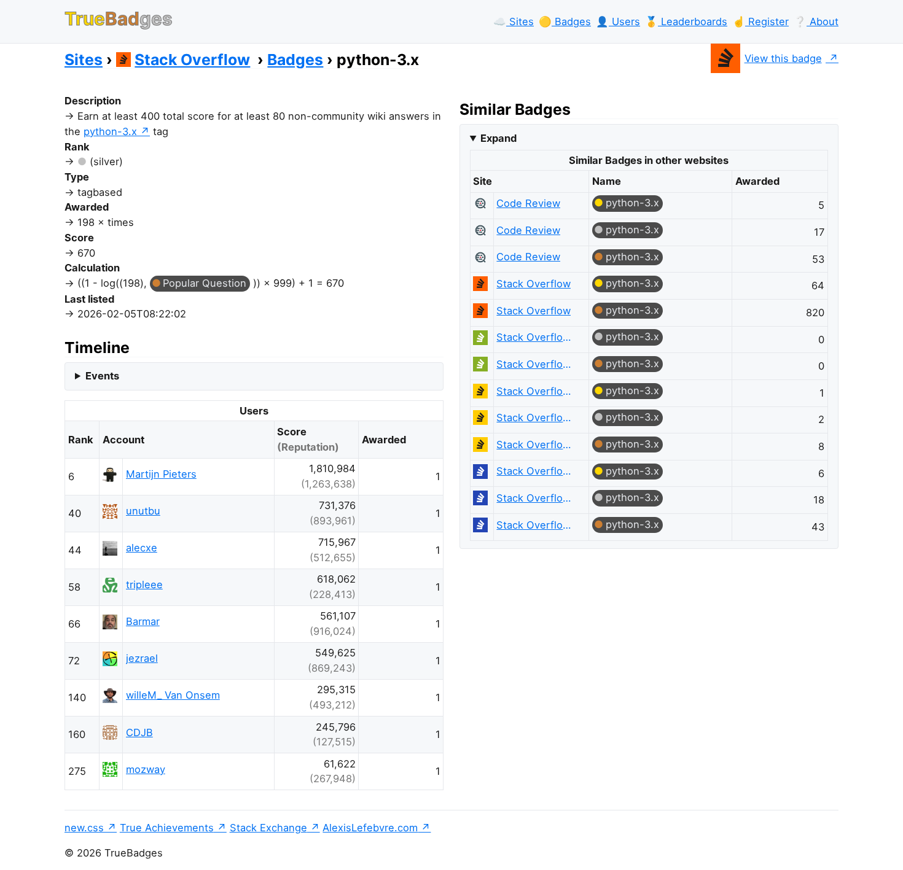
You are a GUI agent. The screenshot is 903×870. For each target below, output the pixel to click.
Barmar (143, 621)
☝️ (760, 21)
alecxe (141, 548)
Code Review (528, 203)
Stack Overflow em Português (536, 337)
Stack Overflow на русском (536, 471)
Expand (498, 138)
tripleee (144, 584)
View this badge (783, 58)
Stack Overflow (192, 59)
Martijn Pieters (161, 474)
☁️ (513, 21)
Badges (295, 59)
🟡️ (565, 21)
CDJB (139, 732)
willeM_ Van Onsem (173, 695)
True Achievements (167, 827)
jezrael (142, 658)
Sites (83, 59)
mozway (145, 769)
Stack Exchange (268, 827)
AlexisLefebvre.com (370, 827)
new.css (84, 827)
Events (102, 376)
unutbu (143, 511)
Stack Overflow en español (536, 391)
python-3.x (110, 131)
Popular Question (204, 283)
